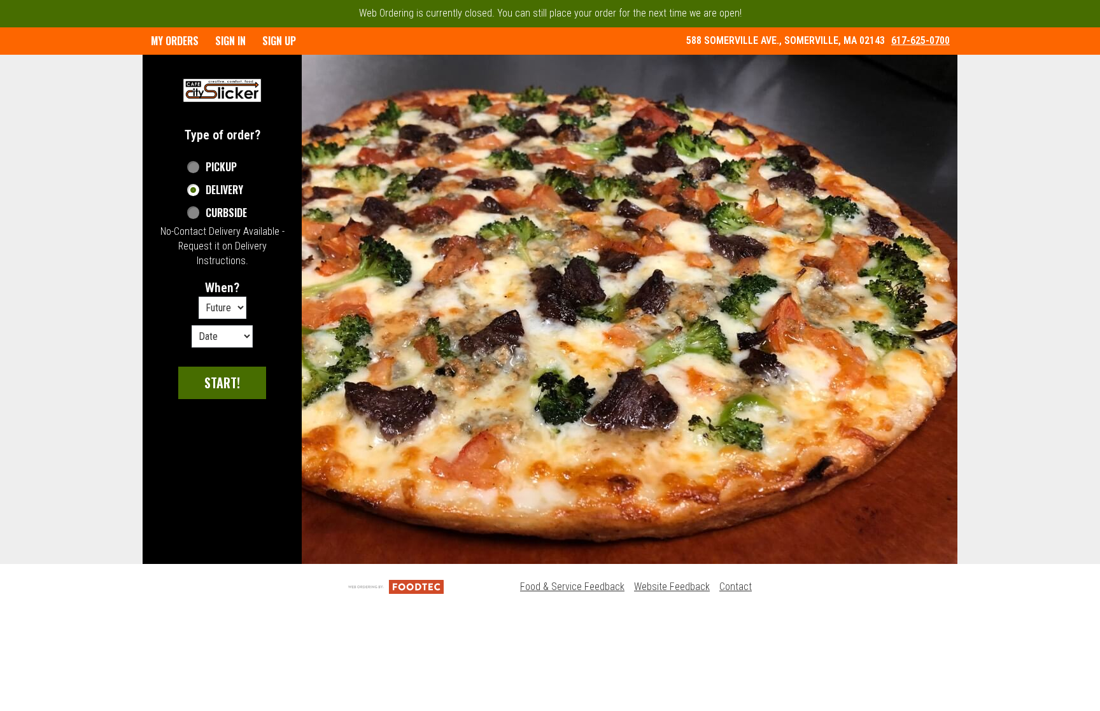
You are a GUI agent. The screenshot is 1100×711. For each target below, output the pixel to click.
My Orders (175, 40)
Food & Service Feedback (572, 587)
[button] (222, 90)
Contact (735, 587)
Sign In (230, 40)
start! (222, 382)
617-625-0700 (920, 40)
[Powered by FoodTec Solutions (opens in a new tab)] (396, 587)
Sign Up (279, 40)
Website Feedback (672, 587)
